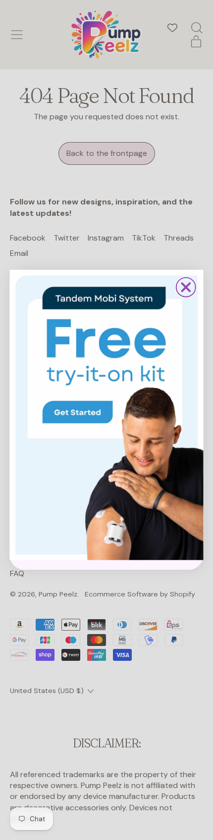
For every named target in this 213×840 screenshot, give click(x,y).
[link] (107, 415)
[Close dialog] (186, 287)
